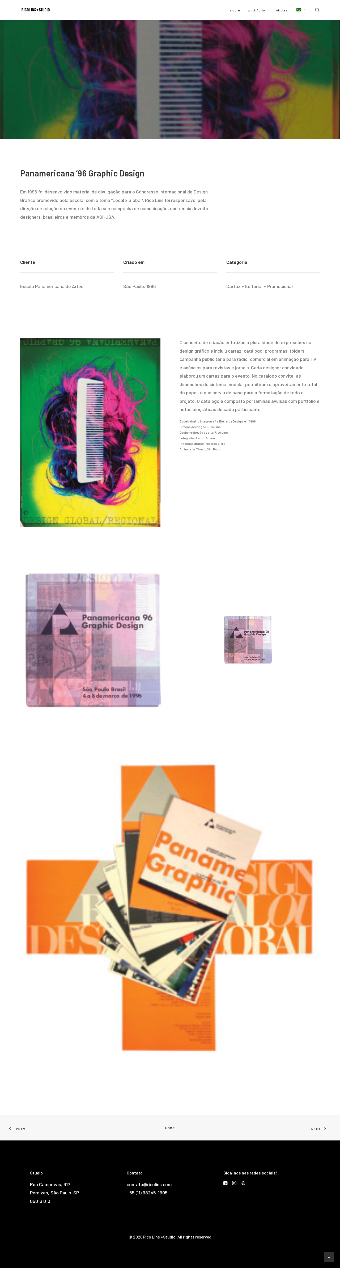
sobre (235, 10)
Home (170, 1128)
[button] (299, 10)
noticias (281, 10)
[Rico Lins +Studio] (35, 9)
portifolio (256, 10)
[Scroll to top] (329, 1256)
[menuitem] (235, 10)
